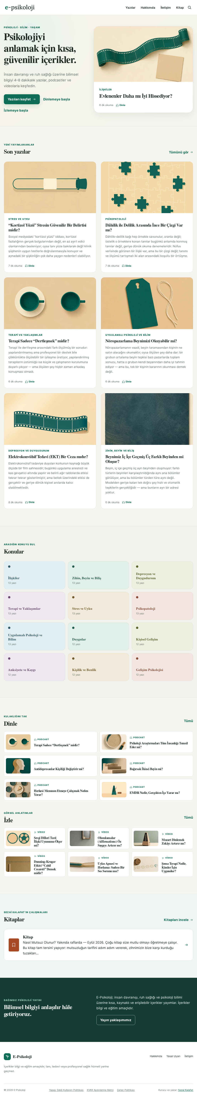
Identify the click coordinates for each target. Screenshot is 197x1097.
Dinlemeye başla (56, 99)
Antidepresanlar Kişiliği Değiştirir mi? (59, 768)
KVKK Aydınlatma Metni (100, 1090)
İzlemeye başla (16, 110)
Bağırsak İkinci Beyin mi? (146, 768)
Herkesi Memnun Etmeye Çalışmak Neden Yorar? (61, 792)
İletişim (166, 7)
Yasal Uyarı (173, 1056)
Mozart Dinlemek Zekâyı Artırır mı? (173, 841)
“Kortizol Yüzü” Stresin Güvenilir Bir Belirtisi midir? (47, 227)
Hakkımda (148, 7)
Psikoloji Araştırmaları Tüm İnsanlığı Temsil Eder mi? (159, 745)
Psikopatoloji (115, 219)
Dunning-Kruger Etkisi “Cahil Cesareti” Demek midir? (45, 867)
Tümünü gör (179, 152)
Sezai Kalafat (185, 1090)
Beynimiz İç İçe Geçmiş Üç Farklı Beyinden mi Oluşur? (144, 458)
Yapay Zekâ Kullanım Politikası (66, 1090)
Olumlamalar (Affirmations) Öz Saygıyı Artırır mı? (110, 841)
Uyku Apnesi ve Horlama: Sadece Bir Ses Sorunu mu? (111, 867)
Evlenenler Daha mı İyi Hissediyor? (135, 95)
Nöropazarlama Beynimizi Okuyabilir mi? (141, 341)
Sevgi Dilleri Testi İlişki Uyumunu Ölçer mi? (48, 841)
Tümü (188, 721)
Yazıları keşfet (19, 99)
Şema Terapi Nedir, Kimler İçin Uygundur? (174, 867)
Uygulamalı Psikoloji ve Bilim (127, 334)
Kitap (180, 7)
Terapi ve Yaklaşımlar (25, 334)
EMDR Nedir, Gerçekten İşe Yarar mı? (155, 792)
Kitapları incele (176, 920)
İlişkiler (105, 89)
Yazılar (130, 7)
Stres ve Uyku (19, 219)
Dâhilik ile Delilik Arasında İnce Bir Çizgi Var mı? (144, 227)
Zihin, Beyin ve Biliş (119, 450)
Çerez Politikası (126, 1090)
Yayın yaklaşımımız (115, 1020)
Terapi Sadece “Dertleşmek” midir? (38, 341)
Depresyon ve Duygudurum (28, 450)
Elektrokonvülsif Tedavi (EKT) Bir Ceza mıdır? (48, 456)
